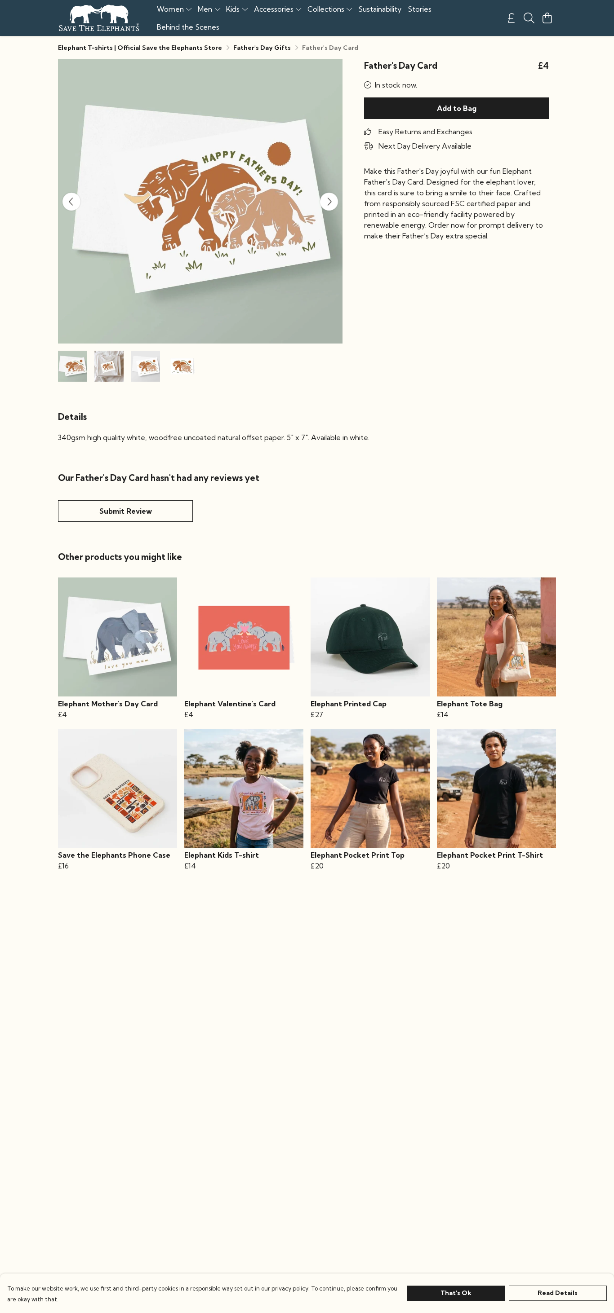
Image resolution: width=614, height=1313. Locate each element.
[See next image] (329, 202)
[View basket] (547, 18)
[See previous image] (71, 202)
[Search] (529, 18)
